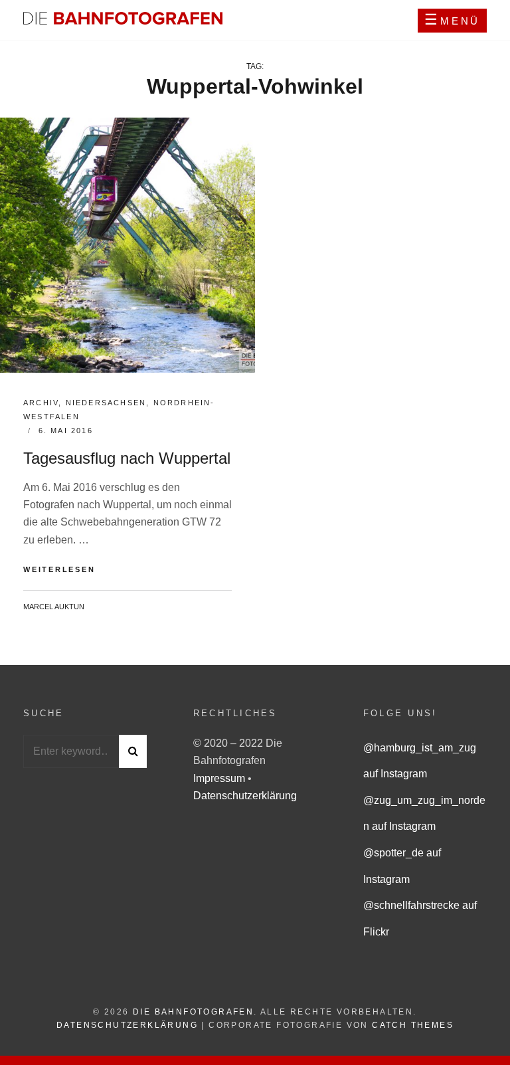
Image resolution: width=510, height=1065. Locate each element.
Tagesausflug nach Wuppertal (126, 458)
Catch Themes (413, 1025)
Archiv (40, 403)
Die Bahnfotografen (193, 1012)
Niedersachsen (106, 403)
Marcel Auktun (53, 607)
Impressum (220, 778)
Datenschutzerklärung (245, 795)
